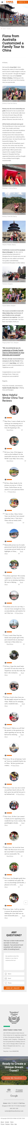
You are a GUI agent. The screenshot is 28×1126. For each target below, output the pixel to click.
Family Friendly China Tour (10, 388)
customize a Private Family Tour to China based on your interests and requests (13, 352)
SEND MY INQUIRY (13, 988)
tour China (13, 363)
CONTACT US (22, 2)
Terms (11, 1122)
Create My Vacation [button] (13, 1078)
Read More (10, 430)
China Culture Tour (7, 313)
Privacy (3, 1124)
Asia (15, 1124)
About (2, 1122)
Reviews (9, 28)
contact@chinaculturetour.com (14, 1111)
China (12, 1124)
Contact (7, 1122)
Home (4, 28)
